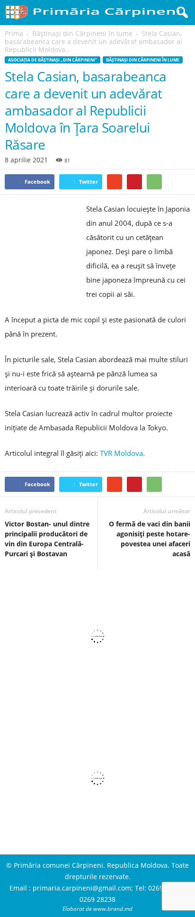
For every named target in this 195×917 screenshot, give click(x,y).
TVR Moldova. (122, 453)
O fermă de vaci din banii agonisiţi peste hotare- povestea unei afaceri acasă (149, 538)
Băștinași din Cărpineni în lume (142, 60)
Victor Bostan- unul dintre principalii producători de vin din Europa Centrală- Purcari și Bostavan (47, 538)
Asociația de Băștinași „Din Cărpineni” (52, 60)
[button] (180, 12)
